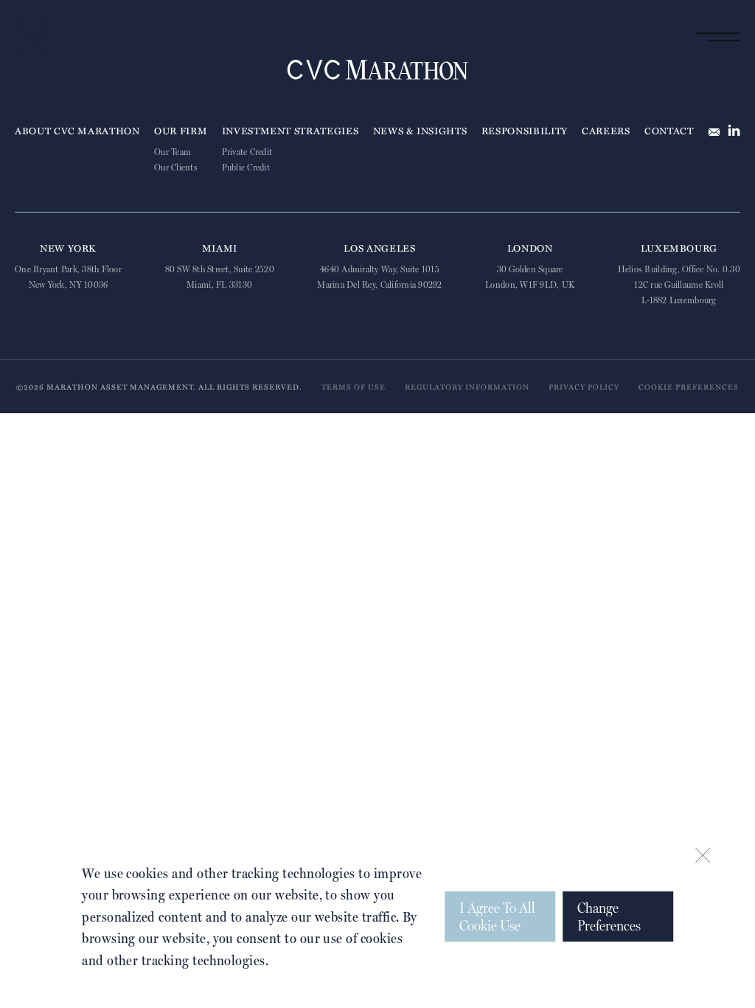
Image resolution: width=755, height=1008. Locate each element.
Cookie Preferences (689, 387)
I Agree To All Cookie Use (497, 916)
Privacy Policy (584, 387)
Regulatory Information (467, 387)
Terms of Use (353, 387)
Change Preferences (609, 916)
